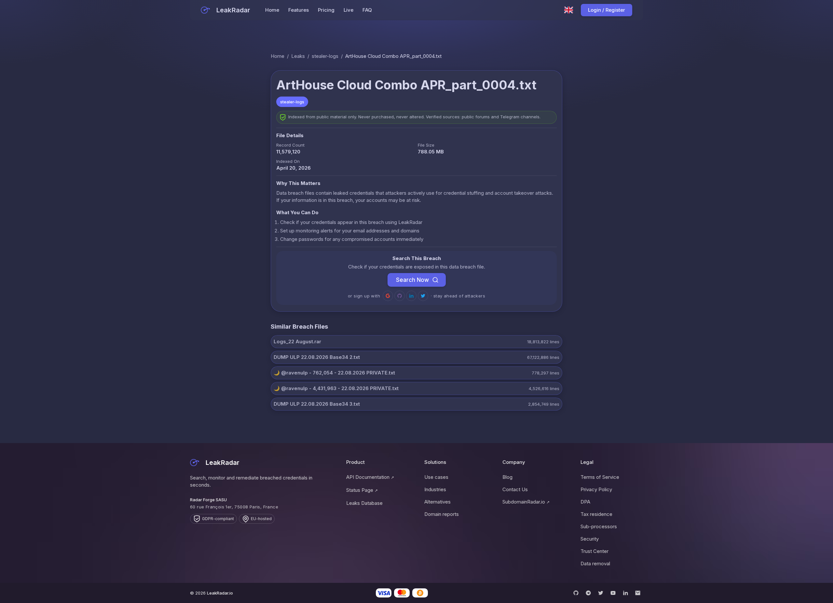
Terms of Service (599, 477)
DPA (585, 502)
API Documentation (370, 477)
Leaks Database (364, 503)
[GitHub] (576, 593)
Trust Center (594, 551)
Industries (435, 489)
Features (298, 10)
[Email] (638, 593)
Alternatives (437, 502)
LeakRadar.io (220, 593)
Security (589, 539)
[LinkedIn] (625, 593)
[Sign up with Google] (388, 296)
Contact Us (515, 489)
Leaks (298, 56)
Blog (507, 477)
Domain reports (441, 514)
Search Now (412, 280)
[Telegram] (588, 593)
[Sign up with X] (423, 296)
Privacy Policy (596, 489)
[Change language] (569, 10)
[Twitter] (600, 593)
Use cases (436, 477)
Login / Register (606, 10)
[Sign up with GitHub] (399, 296)
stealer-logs (325, 56)
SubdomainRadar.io (526, 502)
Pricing (326, 10)
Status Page (362, 490)
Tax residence (596, 514)
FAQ (367, 10)
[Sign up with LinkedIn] (411, 296)
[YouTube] (613, 593)
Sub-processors (598, 526)
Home (272, 10)
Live (348, 10)
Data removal (595, 563)
